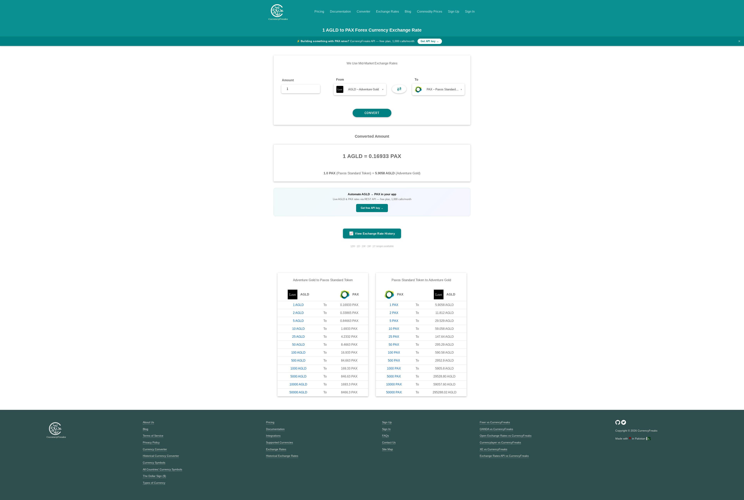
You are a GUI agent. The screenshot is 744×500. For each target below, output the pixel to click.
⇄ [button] (399, 89)
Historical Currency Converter (161, 455)
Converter (363, 11)
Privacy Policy (151, 442)
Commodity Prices (429, 11)
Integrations (273, 435)
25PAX (394, 336)
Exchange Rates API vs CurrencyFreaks (504, 455)
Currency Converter (155, 449)
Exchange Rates (387, 11)
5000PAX (394, 376)
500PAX (394, 360)
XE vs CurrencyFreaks (493, 449)
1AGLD (298, 305)
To (416, 79)
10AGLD (298, 328)
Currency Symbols (154, 462)
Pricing (319, 11)
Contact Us (389, 442)
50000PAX (394, 392)
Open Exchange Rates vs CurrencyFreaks (505, 435)
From (340, 79)
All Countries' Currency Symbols (162, 469)
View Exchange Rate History (372, 233)
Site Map (387, 449)
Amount (288, 80)
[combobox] (360, 89)
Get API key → (430, 41)
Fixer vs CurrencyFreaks (495, 422)
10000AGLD (298, 384)
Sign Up (453, 11)
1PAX (394, 305)
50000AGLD (298, 392)
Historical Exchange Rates (282, 455)
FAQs (385, 435)
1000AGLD (298, 368)
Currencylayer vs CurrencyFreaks (500, 442)
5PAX (394, 320)
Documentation (340, 11)
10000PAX (394, 384)
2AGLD (298, 312)
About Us (148, 422)
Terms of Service (153, 435)
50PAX (394, 344)
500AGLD (298, 360)
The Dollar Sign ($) (154, 476)
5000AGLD (298, 376)
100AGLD (298, 352)
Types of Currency (154, 482)
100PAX (394, 352)
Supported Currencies (279, 442)
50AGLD (298, 344)
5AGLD (298, 320)
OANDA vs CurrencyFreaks (496, 429)
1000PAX (394, 368)
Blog (408, 11)
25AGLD (298, 336)
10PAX (394, 328)
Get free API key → (372, 207)
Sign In (470, 11)
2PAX (394, 312)
